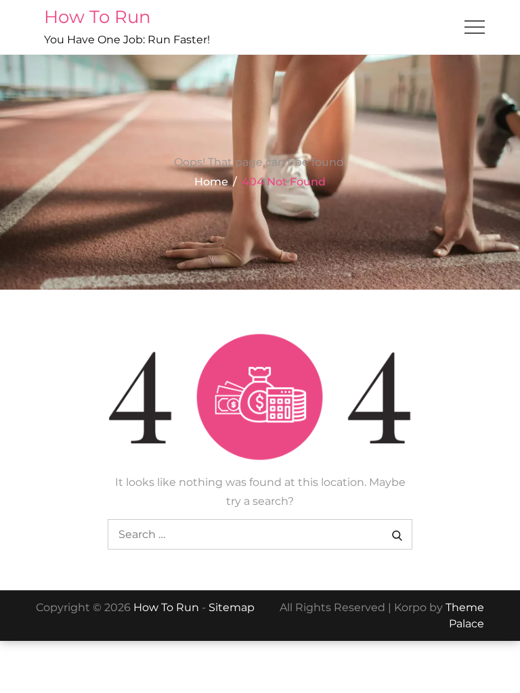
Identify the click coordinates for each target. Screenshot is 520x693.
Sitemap (232, 607)
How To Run (97, 17)
